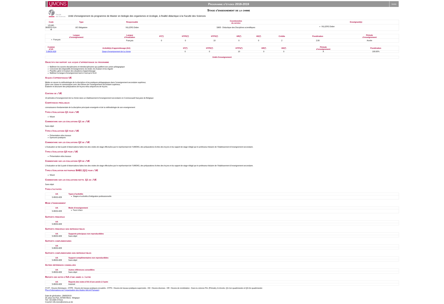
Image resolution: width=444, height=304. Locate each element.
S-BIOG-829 (51, 51)
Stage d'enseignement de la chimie (116, 51)
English (394, 4)
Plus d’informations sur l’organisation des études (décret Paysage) (72, 290)
